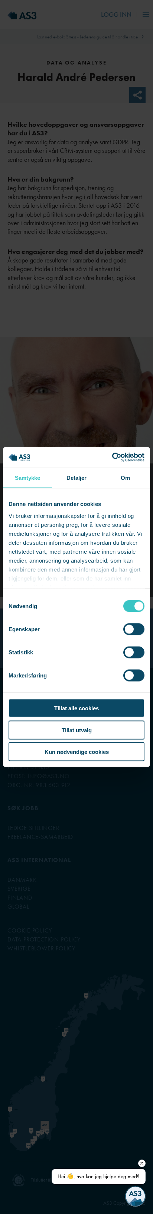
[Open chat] (135, 1196)
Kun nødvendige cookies (77, 752)
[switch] (133, 629)
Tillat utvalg (77, 730)
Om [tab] (125, 477)
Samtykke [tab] (27, 477)
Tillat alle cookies (76, 708)
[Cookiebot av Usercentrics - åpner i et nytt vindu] (111, 457)
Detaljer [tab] (76, 477)
